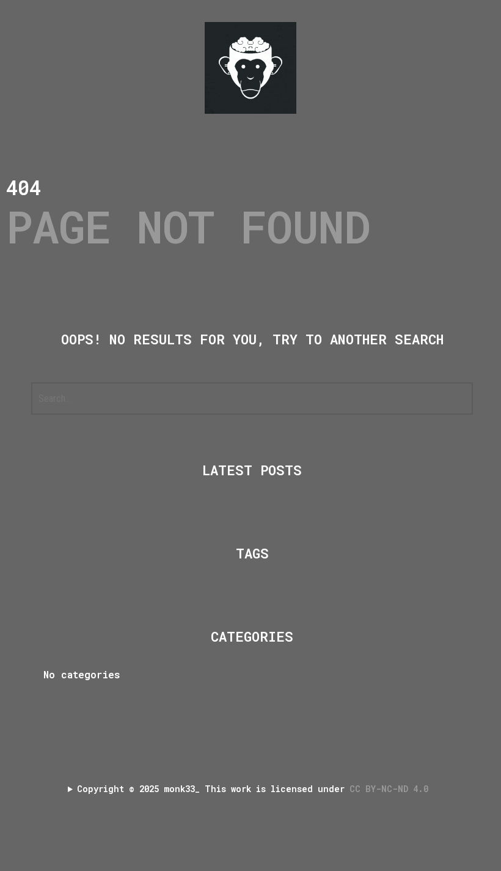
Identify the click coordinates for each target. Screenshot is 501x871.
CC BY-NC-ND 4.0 (391, 789)
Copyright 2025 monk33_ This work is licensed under (255, 789)
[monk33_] (250, 68)
